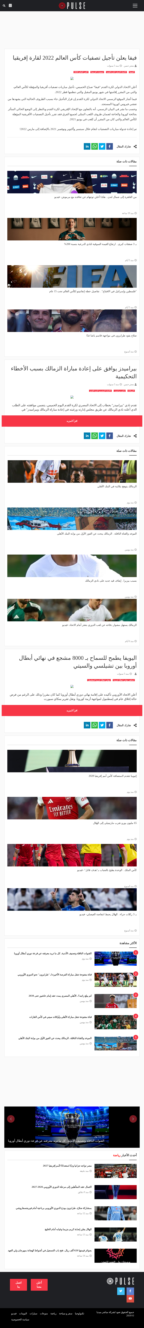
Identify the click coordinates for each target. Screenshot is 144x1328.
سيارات (33, 1313)
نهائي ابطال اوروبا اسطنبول (99, 680)
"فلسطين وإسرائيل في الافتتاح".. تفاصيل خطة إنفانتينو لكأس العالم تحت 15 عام (93, 291)
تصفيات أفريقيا (97, 72)
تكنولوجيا (79, 1313)
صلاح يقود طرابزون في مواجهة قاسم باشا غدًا (111, 335)
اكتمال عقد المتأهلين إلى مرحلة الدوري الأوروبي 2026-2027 (62, 1186)
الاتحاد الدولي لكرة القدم (116, 72)
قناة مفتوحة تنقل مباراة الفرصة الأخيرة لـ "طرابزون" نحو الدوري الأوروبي (55, 974)
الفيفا (132, 72)
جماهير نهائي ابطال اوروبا (124, 680)
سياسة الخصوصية (20, 1319)
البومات (23, 1313)
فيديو (13, 1313)
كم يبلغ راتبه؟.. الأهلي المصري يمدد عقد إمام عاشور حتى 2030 (60, 995)
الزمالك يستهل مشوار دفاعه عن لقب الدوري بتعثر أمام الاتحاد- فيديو (99, 625)
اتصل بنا (19, 1284)
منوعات (44, 1313)
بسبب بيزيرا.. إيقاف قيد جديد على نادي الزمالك (111, 580)
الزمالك (131, 391)
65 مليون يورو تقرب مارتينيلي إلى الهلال (115, 823)
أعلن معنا (39, 1284)
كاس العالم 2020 (81, 72)
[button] (109, 146)
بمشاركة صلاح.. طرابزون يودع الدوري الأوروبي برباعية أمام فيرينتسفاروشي (54, 1208)
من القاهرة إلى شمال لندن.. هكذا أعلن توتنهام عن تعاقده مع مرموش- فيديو (95, 197)
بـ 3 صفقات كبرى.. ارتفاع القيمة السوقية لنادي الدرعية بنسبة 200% (100, 244)
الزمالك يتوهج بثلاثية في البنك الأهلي (117, 486)
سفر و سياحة (65, 1313)
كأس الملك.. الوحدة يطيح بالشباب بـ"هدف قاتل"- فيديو (107, 870)
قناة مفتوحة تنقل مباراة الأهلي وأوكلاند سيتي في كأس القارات (60, 1017)
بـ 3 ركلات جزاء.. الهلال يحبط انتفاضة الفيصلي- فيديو (108, 914)
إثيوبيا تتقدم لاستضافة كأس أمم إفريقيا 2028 (113, 776)
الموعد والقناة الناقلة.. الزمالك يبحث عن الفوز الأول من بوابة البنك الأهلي (97, 533)
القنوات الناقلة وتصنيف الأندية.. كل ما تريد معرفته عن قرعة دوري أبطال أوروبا (53, 953)
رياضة (53, 1313)
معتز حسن (129, 66)
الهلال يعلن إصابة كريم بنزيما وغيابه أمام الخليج (68, 1229)
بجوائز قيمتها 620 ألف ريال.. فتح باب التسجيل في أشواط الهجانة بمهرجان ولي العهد (50, 1250)
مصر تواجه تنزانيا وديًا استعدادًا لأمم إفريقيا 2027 (67, 1165)
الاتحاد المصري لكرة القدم (100, 391)
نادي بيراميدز (120, 391)
